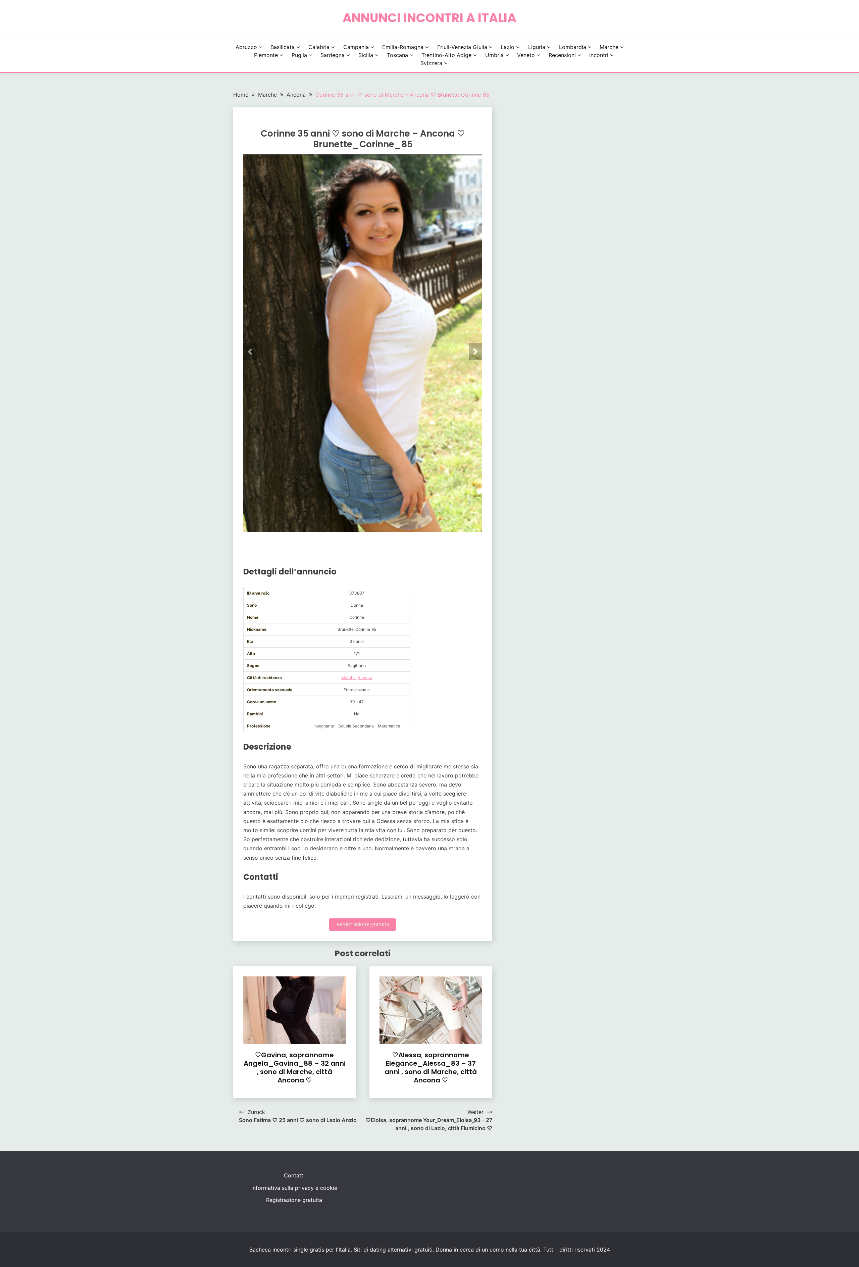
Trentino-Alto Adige (446, 55)
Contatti (294, 1175)
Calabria (319, 47)
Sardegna (332, 55)
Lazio (507, 47)
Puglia (299, 55)
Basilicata (282, 47)
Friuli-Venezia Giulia (462, 47)
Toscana (397, 55)
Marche (609, 47)
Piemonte (266, 55)
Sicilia (365, 55)
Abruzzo (246, 47)
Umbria (494, 55)
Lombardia (572, 47)
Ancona (365, 677)
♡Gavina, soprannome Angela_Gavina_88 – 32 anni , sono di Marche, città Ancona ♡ (295, 1067)
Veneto (526, 55)
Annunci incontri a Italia (429, 18)
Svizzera (431, 63)
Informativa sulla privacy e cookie (294, 1187)
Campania (356, 47)
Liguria (536, 47)
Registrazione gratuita (362, 924)
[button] (250, 351)
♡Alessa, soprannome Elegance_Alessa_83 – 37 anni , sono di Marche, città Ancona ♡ (431, 1067)
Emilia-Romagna (402, 47)
